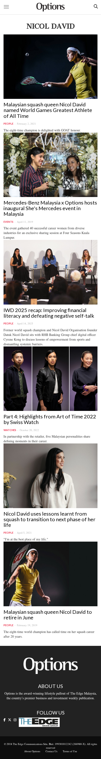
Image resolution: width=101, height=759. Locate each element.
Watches (10, 430)
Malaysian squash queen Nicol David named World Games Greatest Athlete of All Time (48, 110)
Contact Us (51, 751)
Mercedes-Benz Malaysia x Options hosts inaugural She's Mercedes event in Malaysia (50, 208)
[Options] (50, 7)
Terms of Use (70, 751)
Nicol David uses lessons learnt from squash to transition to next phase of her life (49, 519)
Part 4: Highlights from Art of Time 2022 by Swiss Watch (50, 419)
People (8, 123)
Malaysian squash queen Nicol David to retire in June (48, 615)
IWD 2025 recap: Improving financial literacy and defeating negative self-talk (49, 313)
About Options (32, 751)
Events (8, 221)
